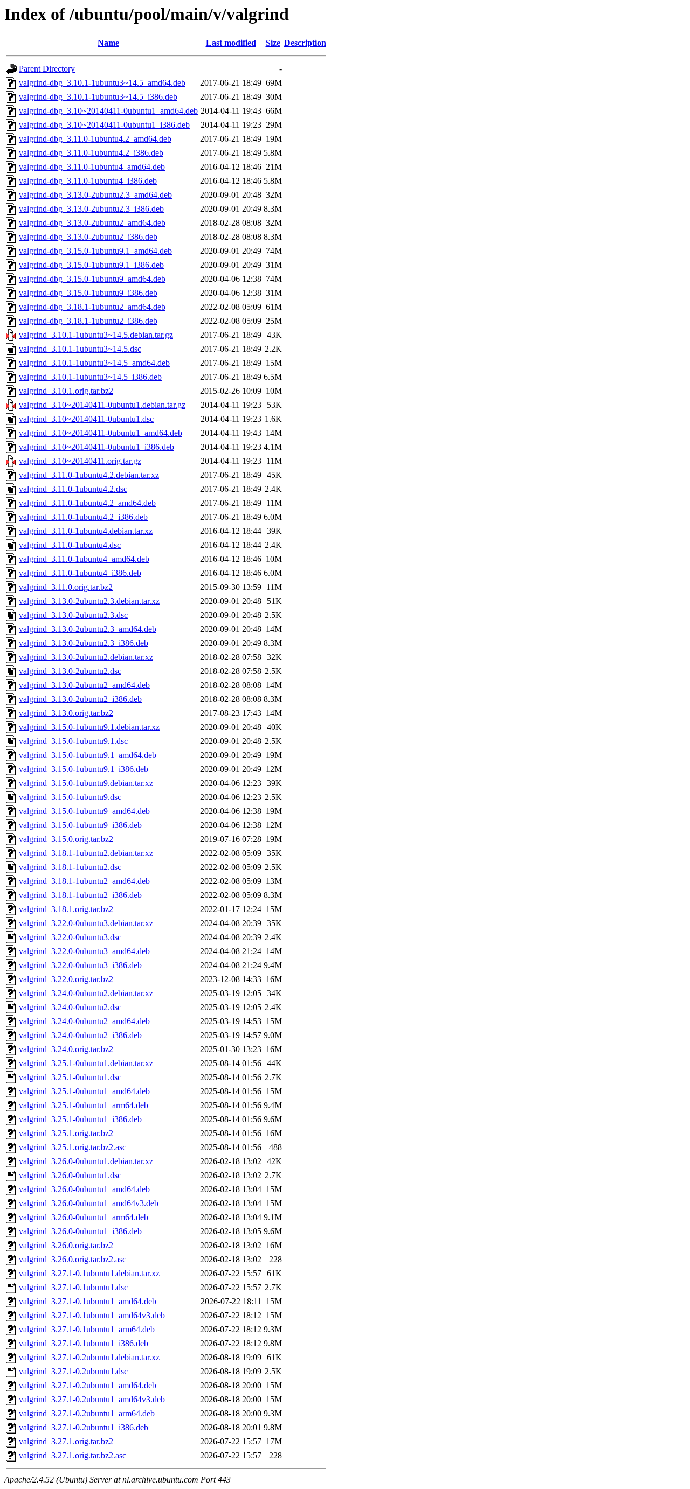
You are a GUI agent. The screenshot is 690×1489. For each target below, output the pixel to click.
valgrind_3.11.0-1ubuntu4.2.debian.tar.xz (89, 474)
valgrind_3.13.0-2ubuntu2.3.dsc (73, 615)
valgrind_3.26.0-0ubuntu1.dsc (70, 1175)
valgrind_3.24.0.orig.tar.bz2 (66, 1049)
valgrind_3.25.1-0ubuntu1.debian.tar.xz (86, 1063)
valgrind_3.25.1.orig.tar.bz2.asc (72, 1147)
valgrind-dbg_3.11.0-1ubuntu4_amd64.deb (92, 166)
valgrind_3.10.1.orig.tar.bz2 (66, 390)
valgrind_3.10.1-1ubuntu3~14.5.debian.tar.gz (96, 334)
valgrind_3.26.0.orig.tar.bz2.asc (72, 1259)
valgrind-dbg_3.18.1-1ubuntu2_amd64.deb (92, 306)
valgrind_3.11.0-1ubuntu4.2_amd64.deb (87, 502)
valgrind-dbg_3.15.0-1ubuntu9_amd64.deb (92, 278)
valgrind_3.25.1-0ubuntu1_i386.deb (80, 1119)
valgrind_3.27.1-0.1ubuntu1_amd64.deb (87, 1301)
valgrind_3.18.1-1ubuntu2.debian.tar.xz (86, 853)
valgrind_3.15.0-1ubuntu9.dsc (70, 797)
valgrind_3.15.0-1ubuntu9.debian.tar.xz (86, 783)
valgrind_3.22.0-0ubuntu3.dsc (70, 937)
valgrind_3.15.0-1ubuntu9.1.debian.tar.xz (89, 727)
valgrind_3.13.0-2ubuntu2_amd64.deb (84, 685)
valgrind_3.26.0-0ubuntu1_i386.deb (80, 1231)
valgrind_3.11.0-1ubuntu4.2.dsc (73, 488)
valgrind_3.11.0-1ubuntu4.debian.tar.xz (86, 530)
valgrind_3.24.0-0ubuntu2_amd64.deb (84, 1021)
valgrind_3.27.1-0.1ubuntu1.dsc (73, 1287)
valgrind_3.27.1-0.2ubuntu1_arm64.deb (87, 1413)
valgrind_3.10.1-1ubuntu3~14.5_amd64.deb (94, 362)
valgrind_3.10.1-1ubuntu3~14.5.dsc (80, 348)
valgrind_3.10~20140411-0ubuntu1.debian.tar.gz (102, 404)
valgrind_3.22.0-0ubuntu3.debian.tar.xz (86, 923)
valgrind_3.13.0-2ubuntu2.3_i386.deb (83, 643)
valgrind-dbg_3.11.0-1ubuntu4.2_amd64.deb (95, 138)
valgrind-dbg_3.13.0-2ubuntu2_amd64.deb (92, 222)
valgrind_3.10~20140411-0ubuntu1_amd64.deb (100, 432)
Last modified (231, 42)
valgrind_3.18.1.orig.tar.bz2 (66, 909)
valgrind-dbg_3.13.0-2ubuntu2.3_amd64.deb (95, 194)
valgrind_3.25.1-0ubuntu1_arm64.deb (83, 1105)
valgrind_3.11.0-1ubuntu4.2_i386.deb (83, 516)
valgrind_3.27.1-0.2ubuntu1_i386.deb (83, 1427)
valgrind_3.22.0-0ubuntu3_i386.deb (80, 965)
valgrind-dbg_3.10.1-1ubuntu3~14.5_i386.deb (98, 96)
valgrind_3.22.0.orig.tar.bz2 (66, 979)
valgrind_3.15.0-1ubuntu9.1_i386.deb (83, 769)
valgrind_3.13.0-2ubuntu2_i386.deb (80, 699)
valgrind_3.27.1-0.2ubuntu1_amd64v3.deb (92, 1399)
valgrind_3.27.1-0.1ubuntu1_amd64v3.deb (92, 1315)
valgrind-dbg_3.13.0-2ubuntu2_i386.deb (88, 236)
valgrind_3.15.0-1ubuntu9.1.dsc (73, 741)
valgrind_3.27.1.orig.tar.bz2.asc (72, 1455)
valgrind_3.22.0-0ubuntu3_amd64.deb (84, 951)
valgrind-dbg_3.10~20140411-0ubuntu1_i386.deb (104, 124)
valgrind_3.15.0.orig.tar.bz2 (66, 839)
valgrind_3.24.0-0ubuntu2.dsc (70, 1007)
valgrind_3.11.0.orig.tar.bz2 (66, 587)
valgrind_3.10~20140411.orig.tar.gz (80, 460)
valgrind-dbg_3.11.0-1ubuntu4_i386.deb (88, 180)
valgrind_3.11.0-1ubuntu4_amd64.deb (84, 558)
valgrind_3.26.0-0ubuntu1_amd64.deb (84, 1189)
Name (108, 42)
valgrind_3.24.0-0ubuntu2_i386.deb (80, 1035)
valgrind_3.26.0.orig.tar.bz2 (66, 1245)
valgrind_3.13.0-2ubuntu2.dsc (70, 671)
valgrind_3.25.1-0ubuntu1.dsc (70, 1077)
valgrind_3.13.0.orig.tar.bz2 (66, 713)
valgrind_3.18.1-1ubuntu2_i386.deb (80, 895)
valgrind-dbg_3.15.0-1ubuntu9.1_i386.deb (91, 264)
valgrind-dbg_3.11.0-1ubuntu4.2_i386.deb (91, 152)
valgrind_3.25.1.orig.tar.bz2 (66, 1133)
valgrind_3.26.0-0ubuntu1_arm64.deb (83, 1217)
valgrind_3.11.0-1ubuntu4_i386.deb (80, 572)
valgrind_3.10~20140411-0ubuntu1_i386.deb (96, 446)
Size (273, 42)
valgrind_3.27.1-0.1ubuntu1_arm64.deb (87, 1329)
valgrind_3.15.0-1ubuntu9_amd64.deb (84, 811)
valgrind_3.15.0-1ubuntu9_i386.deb (80, 825)
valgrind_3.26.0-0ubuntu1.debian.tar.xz (86, 1161)
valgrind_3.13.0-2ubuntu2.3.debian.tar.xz (89, 601)
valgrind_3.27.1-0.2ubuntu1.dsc (73, 1371)
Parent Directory (47, 68)
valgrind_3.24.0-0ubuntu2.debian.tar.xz (86, 993)
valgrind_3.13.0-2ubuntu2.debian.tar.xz (86, 657)
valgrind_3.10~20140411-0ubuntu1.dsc (86, 418)
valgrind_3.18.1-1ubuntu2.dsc (70, 867)
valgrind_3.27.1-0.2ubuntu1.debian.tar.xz (89, 1357)
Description (305, 42)
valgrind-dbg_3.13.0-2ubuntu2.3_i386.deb (91, 208)
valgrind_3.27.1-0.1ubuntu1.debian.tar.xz (89, 1273)
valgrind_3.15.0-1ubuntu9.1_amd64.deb (87, 755)
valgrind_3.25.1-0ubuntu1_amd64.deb (84, 1091)
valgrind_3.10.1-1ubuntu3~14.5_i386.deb (90, 376)
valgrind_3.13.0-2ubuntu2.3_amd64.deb (87, 629)
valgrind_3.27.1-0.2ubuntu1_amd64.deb (87, 1385)
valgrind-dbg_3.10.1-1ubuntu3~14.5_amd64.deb (102, 82)
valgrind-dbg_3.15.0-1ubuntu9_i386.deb (88, 292)
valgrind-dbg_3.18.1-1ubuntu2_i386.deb (88, 320)
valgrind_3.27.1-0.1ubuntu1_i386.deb (83, 1343)
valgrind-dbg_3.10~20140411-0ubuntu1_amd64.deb (108, 110)
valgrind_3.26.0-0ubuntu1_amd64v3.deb (88, 1203)
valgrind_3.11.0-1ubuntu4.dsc (70, 544)
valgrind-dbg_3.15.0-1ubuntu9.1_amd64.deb (95, 250)
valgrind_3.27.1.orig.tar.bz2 (66, 1441)
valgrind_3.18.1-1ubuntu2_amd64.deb (84, 881)
